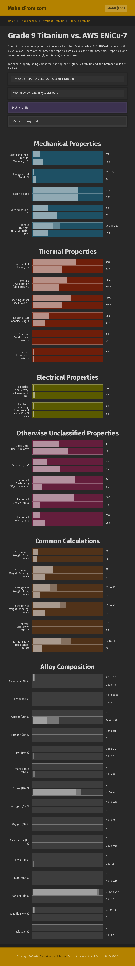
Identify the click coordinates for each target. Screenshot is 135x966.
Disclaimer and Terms (53, 956)
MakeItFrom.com (27, 8)
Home (11, 20)
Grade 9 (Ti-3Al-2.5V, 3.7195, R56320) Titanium (43, 79)
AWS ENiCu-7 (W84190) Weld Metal (36, 93)
